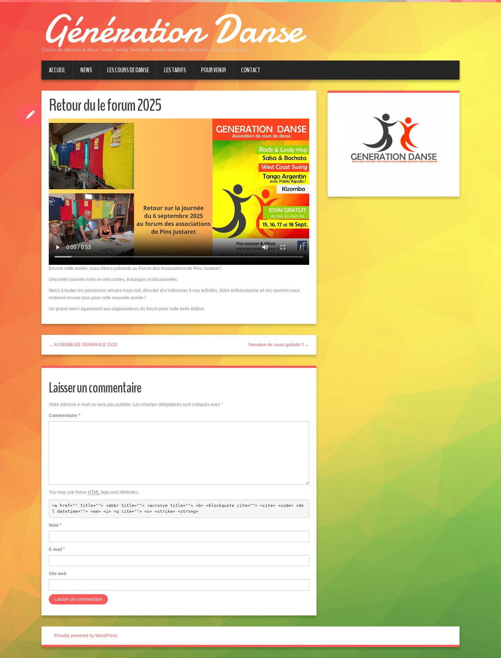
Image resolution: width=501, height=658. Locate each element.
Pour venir (213, 70)
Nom (55, 525)
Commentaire (64, 415)
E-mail (57, 549)
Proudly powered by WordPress (85, 635)
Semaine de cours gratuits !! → (278, 344)
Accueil (57, 70)
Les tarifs (175, 70)
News (86, 70)
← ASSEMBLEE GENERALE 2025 (83, 344)
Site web (57, 573)
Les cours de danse (128, 70)
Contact (250, 70)
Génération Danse (171, 29)
